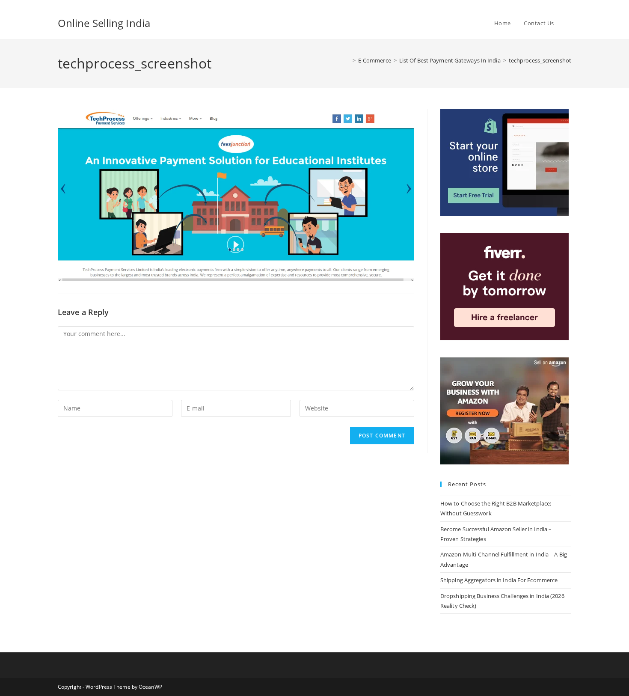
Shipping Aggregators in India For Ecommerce (499, 580)
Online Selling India (104, 23)
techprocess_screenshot (540, 60)
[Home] (348, 60)
